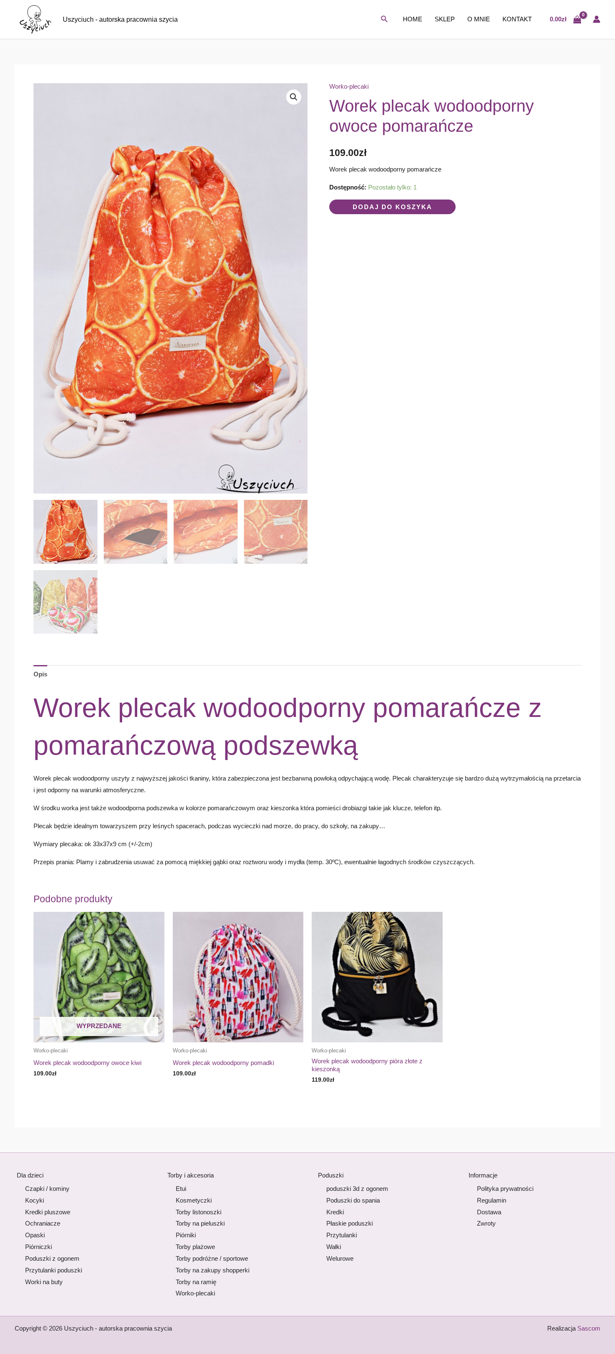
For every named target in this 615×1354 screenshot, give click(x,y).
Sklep (445, 19)
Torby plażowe (195, 1246)
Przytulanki (341, 1235)
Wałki (333, 1246)
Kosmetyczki (194, 1200)
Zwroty (486, 1223)
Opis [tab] (40, 674)
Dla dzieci (30, 1175)
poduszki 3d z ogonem (357, 1188)
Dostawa (489, 1212)
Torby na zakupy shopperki (212, 1270)
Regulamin (491, 1200)
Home (412, 19)
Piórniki (186, 1235)
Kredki (335, 1212)
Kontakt (517, 19)
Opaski (35, 1235)
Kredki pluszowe (47, 1212)
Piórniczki (38, 1246)
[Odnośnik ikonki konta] (596, 19)
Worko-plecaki (349, 86)
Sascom (588, 1328)
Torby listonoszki (198, 1212)
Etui (181, 1188)
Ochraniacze (42, 1223)
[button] (384, 19)
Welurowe (340, 1258)
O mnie (478, 19)
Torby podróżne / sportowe (212, 1258)
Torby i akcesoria (190, 1175)
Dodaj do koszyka (392, 206)
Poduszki (330, 1175)
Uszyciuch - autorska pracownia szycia (120, 19)
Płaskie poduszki (349, 1223)
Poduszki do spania (353, 1200)
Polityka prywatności (505, 1188)
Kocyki (34, 1200)
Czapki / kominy (47, 1188)
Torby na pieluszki (200, 1223)
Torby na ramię (196, 1281)
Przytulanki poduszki (53, 1270)
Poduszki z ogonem (52, 1258)
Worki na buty (44, 1281)
